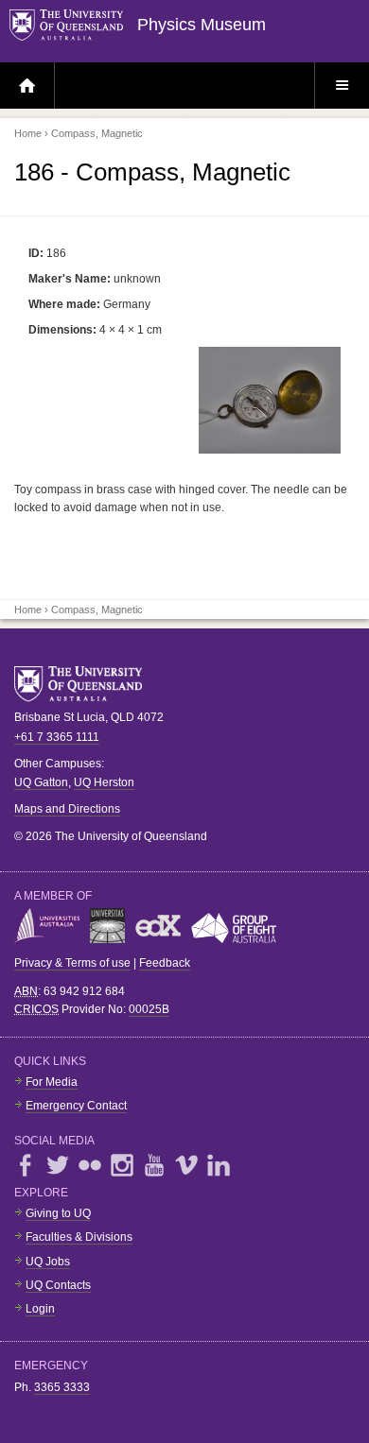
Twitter (57, 1165)
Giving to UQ (58, 1213)
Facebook (25, 1165)
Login (40, 1308)
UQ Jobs (48, 1261)
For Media (52, 1082)
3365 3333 (62, 1387)
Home (28, 133)
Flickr (90, 1165)
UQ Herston (104, 782)
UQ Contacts (58, 1285)
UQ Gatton (41, 782)
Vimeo (186, 1165)
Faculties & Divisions (79, 1237)
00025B (149, 1009)
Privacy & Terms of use (72, 963)
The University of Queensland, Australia (85, 684)
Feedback (164, 963)
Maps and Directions (67, 809)
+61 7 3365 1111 (56, 737)
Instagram (122, 1165)
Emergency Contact (76, 1105)
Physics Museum (201, 24)
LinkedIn (218, 1165)
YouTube (154, 1165)
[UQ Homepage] (73, 26)
